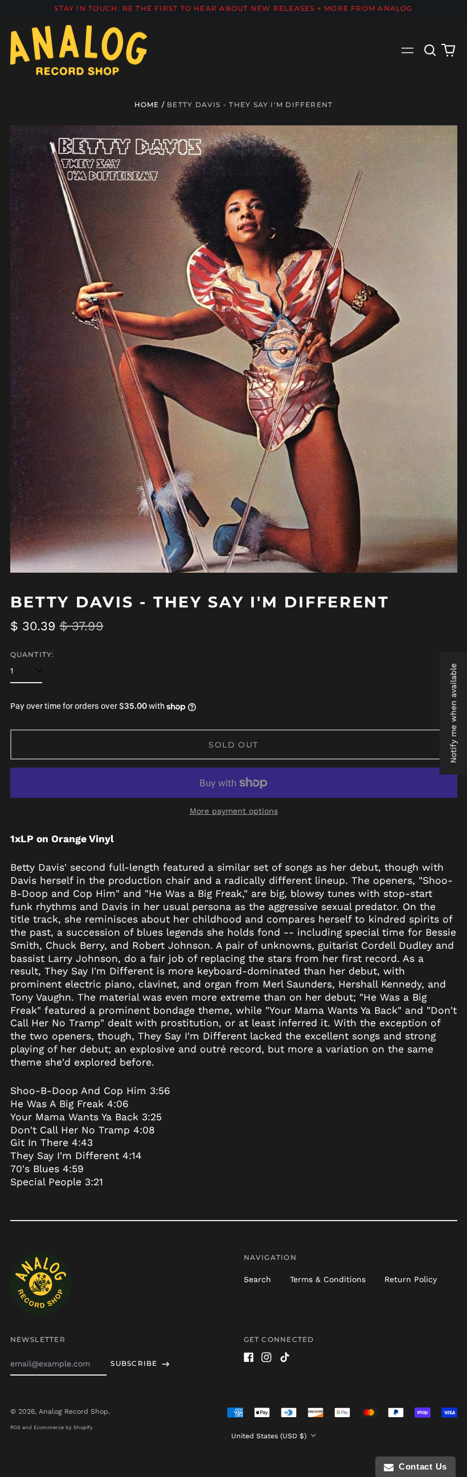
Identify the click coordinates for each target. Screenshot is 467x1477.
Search (257, 1279)
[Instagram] (266, 1357)
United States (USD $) (270, 1436)
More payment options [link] (234, 810)
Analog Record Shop (73, 1411)
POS (15, 1427)
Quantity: (32, 654)
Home (146, 104)
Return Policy (410, 1279)
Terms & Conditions (328, 1279)
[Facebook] (249, 1357)
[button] (430, 50)
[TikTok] (285, 1357)
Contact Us (420, 1466)
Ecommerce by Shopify (63, 1427)
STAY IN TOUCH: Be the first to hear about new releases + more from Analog (233, 8)
